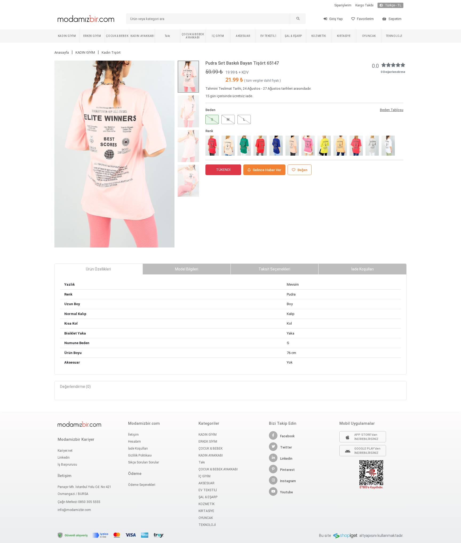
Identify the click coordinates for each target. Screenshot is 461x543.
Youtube (286, 492)
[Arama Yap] (298, 18)
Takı (167, 35)
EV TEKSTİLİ (268, 35)
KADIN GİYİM (67, 35)
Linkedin (64, 457)
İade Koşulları (138, 448)
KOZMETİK (318, 35)
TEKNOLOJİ (394, 35)
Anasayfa (61, 52)
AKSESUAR (243, 35)
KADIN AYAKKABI (142, 35)
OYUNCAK (369, 35)
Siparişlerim (342, 5)
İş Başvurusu (67, 464)
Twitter (286, 447)
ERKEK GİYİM (92, 35)
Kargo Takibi (364, 5)
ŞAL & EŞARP (293, 35)
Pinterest (287, 470)
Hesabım (134, 441)
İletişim (133, 434)
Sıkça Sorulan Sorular (143, 462)
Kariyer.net (65, 450)
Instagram (288, 481)
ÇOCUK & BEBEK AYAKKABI (193, 36)
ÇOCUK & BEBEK (117, 35)
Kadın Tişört (111, 52)
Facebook (287, 436)
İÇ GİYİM (218, 35)
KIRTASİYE (344, 35)
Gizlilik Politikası (140, 455)
